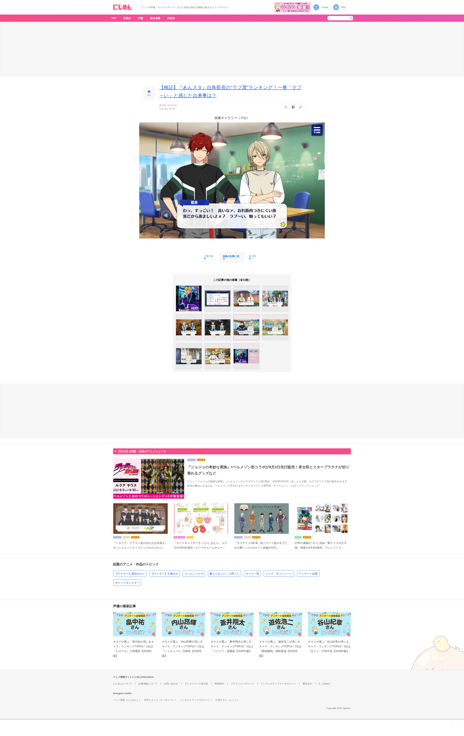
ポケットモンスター (127, 582)
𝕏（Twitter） (325, 683)
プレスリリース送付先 (196, 683)
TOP (113, 18)
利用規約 (219, 683)
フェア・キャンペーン (279, 573)
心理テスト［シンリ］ (227, 700)
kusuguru (118, 693)
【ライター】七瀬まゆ (164, 573)
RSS (343, 7)
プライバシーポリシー (242, 683)
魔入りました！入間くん (224, 573)
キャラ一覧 (252, 573)
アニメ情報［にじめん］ (126, 700)
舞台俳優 (155, 18)
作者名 (171, 18)
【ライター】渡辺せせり (130, 573)
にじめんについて (122, 683)
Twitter (324, 7)
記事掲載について (147, 683)
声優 (140, 18)
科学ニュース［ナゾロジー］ (159, 700)
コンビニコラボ (193, 573)
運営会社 (307, 683)
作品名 (127, 18)
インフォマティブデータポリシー (278, 683)
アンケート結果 (308, 573)
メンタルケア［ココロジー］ (195, 700)
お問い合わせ (171, 683)
